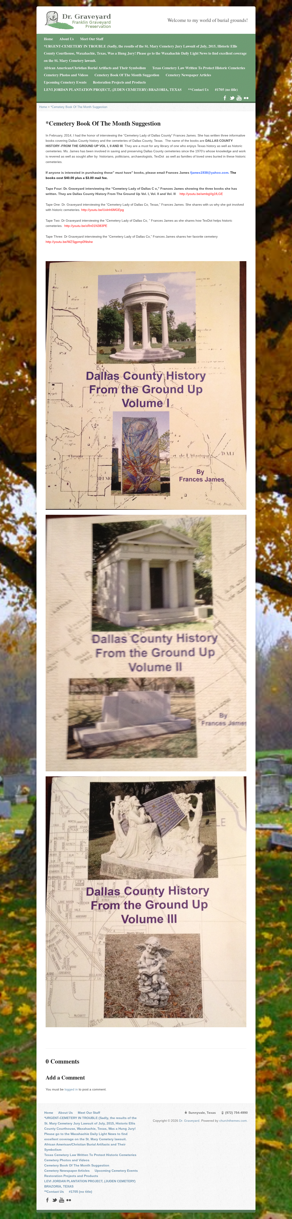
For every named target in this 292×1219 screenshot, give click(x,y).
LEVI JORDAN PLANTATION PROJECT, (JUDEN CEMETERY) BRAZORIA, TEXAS (113, 89)
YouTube (239, 97)
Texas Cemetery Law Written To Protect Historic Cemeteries (198, 67)
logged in (71, 1089)
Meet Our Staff (91, 38)
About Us (66, 38)
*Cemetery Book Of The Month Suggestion (79, 107)
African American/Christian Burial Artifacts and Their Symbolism (95, 67)
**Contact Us (198, 89)
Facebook (224, 97)
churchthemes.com (233, 1120)
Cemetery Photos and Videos (66, 74)
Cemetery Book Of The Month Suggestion (126, 74)
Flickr (246, 97)
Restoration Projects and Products (119, 82)
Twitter (232, 97)
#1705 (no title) (226, 89)
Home (48, 38)
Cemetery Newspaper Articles (188, 74)
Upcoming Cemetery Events (65, 82)
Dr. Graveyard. (190, 1120)
